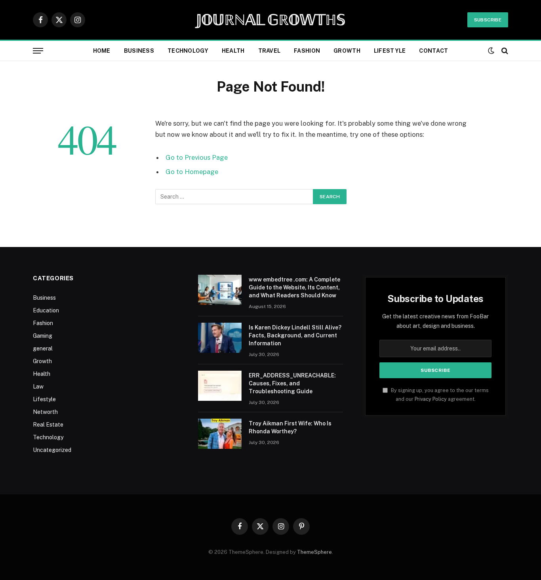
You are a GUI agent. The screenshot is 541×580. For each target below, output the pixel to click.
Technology (188, 51)
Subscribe (487, 20)
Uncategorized (52, 450)
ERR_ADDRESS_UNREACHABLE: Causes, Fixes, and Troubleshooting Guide (292, 383)
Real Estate (48, 424)
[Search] (504, 51)
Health (233, 51)
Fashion (307, 51)
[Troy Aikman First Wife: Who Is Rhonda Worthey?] (220, 434)
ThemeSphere (314, 552)
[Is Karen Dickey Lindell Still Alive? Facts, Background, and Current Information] (220, 338)
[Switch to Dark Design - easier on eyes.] (491, 50)
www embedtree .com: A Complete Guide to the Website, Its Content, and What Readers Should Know (294, 287)
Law (38, 386)
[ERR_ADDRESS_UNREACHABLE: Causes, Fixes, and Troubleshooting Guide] (220, 386)
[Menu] (38, 51)
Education (46, 310)
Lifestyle (390, 51)
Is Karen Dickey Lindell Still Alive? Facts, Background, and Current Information (295, 335)
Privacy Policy (431, 399)
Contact (433, 51)
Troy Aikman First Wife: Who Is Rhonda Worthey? (290, 427)
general (43, 348)
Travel (269, 51)
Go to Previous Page (197, 157)
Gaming (42, 336)
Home (101, 51)
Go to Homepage (192, 172)
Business (139, 51)
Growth (346, 51)
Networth (45, 412)
